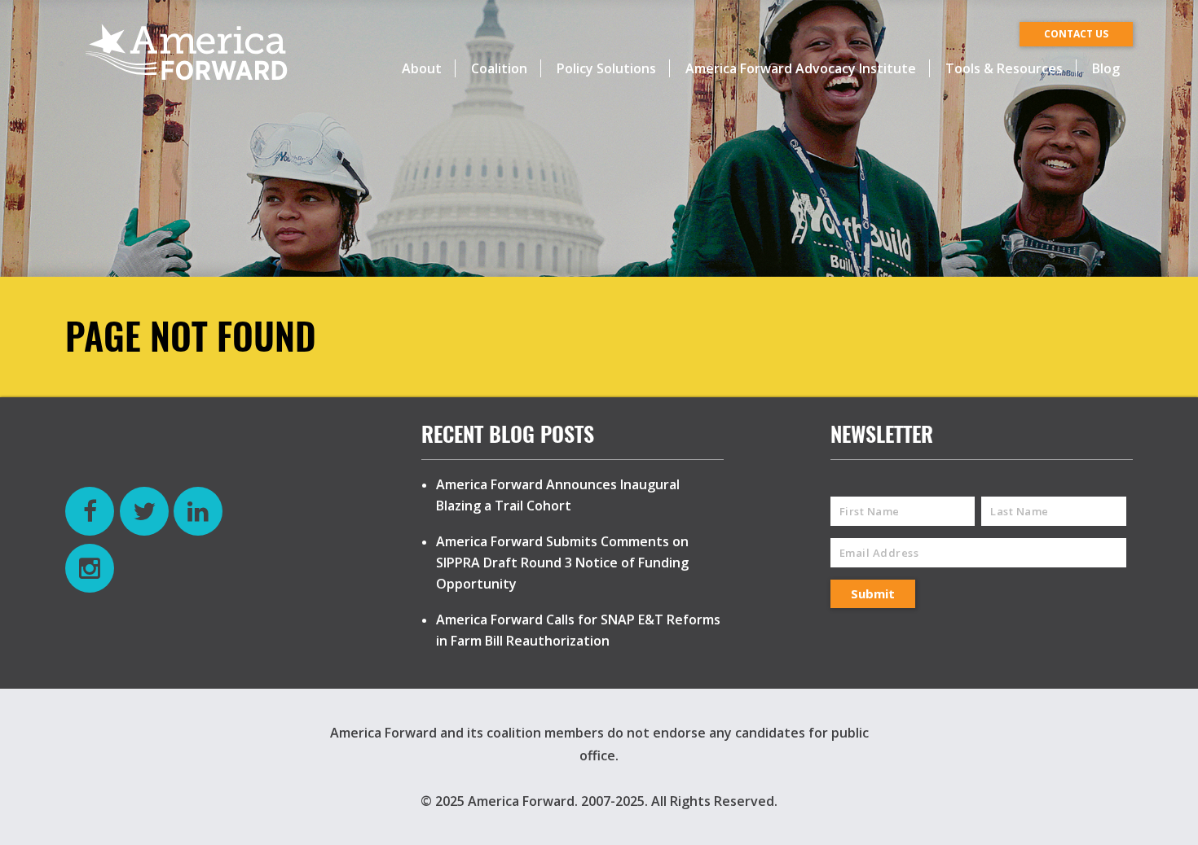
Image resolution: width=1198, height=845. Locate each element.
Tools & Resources (1004, 68)
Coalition (499, 68)
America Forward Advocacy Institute (800, 68)
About (422, 68)
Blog (1106, 68)
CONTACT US (1076, 34)
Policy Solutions (606, 68)
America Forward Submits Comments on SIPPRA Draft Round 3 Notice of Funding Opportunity (562, 562)
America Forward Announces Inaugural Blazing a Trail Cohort (558, 494)
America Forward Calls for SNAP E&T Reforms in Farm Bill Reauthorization (578, 630)
